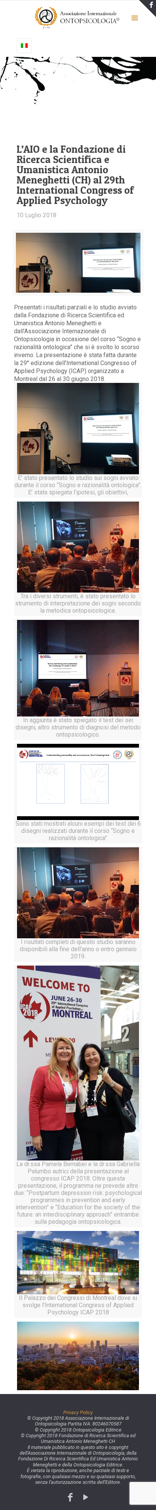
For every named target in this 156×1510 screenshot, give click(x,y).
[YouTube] (85, 1497)
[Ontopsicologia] (78, 17)
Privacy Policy (78, 1412)
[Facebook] (70, 1497)
